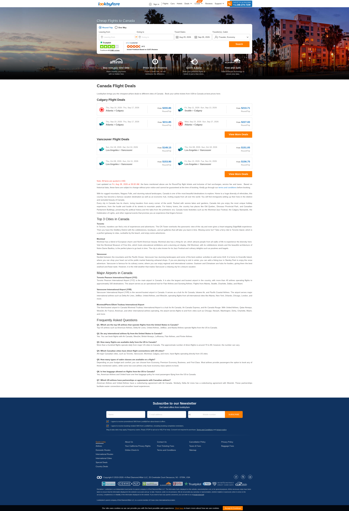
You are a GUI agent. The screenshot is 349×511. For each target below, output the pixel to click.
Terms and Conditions (205, 430)
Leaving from (104, 32)
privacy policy (221, 430)
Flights (165, 3)
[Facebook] (236, 477)
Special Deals (101, 462)
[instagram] (250, 477)
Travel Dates (179, 32)
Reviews (209, 3)
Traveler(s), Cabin (220, 32)
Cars (173, 3)
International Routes (104, 454)
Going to (140, 32)
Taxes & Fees (195, 446)
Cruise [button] (198, 3)
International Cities (104, 458)
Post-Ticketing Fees (165, 446)
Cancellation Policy (197, 442)
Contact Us (162, 442)
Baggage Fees (227, 446)
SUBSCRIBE (233, 414)
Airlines (99, 446)
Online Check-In (132, 450)
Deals (187, 3)
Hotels (179, 3)
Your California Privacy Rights (138, 446)
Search (239, 44)
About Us (129, 442)
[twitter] (243, 477)
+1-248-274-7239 (241, 5)
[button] (207, 484)
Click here (179, 508)
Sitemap (192, 450)
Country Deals (102, 466)
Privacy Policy (227, 442)
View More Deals (238, 134)
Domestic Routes (103, 450)
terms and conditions (228, 187)
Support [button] (218, 3)
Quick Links (101, 442)
